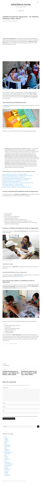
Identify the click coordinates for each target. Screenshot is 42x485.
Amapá (6, 439)
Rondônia (6, 466)
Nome (4, 402)
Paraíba (6, 456)
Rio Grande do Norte (9, 463)
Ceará (5, 364)
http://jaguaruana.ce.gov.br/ (18, 276)
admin (16, 21)
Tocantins (7, 473)
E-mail (4, 406)
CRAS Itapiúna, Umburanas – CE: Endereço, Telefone (13, 184)
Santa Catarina (8, 469)
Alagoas (6, 438)
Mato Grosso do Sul (8, 452)
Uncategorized (7, 475)
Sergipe (6, 472)
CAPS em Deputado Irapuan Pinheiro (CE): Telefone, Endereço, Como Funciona (17, 175)
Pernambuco (7, 459)
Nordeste (7, 365)
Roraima (6, 468)
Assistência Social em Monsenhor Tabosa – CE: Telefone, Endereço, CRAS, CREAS (18, 182)
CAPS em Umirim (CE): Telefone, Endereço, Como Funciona (14, 177)
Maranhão (7, 449)
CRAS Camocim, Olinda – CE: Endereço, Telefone (12, 181)
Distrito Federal (8, 445)
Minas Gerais (7, 453)
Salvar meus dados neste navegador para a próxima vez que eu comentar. (20, 416)
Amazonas (7, 441)
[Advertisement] (21, 30)
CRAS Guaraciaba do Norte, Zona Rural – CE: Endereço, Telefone (15, 174)
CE (4, 365)
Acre (6, 436)
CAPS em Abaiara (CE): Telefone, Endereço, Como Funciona (14, 185)
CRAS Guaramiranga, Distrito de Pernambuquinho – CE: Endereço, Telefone (17, 178)
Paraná (6, 458)
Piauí (6, 461)
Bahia (6, 442)
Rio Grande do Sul (8, 465)
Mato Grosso (7, 451)
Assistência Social (7, 105)
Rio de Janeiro (7, 462)
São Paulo (7, 471)
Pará (6, 455)
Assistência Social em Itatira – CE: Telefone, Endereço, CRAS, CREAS (15, 179)
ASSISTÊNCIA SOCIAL (21, 4)
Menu (20, 10)
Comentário (6, 387)
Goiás (6, 448)
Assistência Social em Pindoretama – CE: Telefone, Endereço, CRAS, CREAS (17, 187)
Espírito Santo (7, 446)
